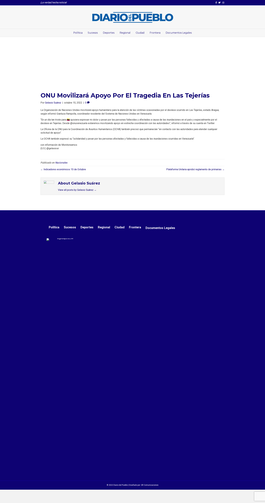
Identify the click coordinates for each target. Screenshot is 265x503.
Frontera (155, 32)
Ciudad (140, 32)
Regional (125, 32)
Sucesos (93, 32)
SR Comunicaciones (149, 485)
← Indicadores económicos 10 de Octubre (63, 169)
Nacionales (61, 162)
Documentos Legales (179, 32)
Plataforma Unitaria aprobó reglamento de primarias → (195, 169)
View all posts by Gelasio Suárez (77, 189)
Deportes (108, 32)
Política (78, 32)
